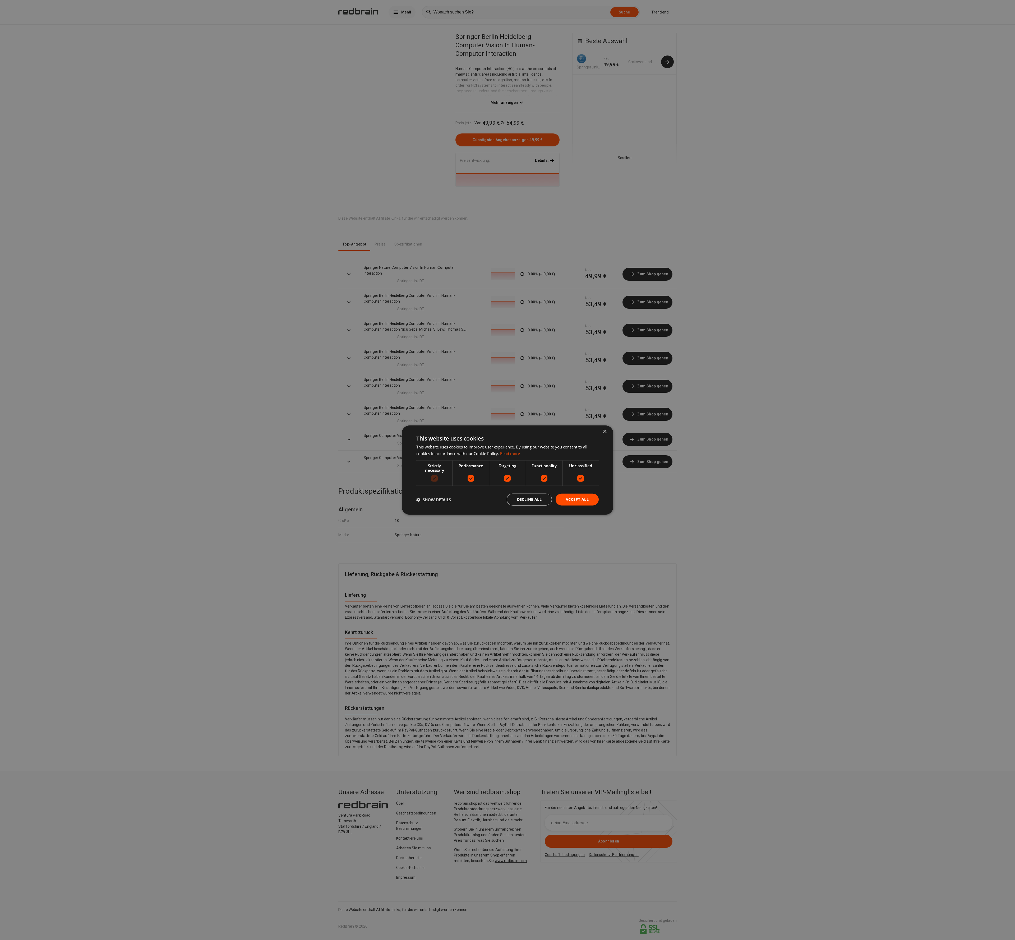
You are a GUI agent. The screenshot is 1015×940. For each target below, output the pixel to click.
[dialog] (507, 470)
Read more (510, 453)
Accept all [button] (577, 499)
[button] (433, 499)
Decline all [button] (529, 499)
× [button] (605, 431)
